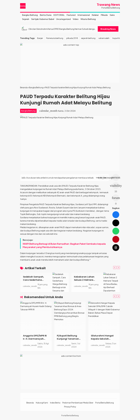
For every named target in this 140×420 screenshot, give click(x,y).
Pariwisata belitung (54, 38)
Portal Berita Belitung (104, 403)
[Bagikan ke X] (115, 222)
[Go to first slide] (118, 267)
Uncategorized (63, 19)
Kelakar (95, 15)
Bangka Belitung (30, 15)
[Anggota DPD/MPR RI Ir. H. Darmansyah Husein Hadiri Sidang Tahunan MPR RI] (36, 316)
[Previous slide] (114, 267)
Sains (112, 15)
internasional (84, 15)
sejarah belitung (88, 38)
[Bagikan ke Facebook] (115, 214)
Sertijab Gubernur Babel (42, 19)
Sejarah (25, 19)
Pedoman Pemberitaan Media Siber (77, 403)
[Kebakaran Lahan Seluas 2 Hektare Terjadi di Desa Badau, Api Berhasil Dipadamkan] (111, 282)
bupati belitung (119, 38)
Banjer (40, 38)
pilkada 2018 (72, 38)
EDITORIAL (59, 15)
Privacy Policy (70, 406)
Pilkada (104, 15)
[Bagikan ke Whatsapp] (115, 231)
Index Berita (55, 403)
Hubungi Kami (42, 403)
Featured (71, 15)
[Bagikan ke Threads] (115, 247)
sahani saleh (104, 38)
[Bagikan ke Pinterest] (115, 239)
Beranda (30, 403)
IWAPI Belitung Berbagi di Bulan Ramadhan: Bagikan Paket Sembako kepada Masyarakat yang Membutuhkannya (64, 245)
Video (75, 19)
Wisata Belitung (88, 19)
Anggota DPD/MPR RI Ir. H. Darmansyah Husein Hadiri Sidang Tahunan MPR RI (35, 340)
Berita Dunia (45, 15)
